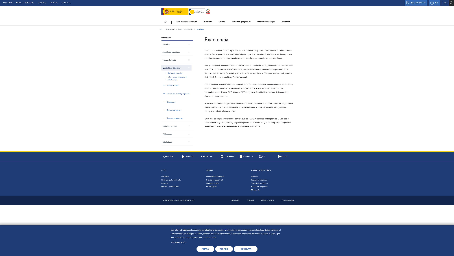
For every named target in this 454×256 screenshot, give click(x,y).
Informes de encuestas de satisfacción (177, 78)
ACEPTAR (205, 249)
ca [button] (445, 3)
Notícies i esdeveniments (171, 180)
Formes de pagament (259, 186)
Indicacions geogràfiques (241, 21)
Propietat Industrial (25, 3)
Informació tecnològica (266, 21)
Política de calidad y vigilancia (178, 94)
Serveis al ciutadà (169, 60)
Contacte (66, 3)
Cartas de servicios (175, 73)
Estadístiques (167, 142)
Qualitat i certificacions (185, 29)
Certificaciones (173, 85)
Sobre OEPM (7, 3)
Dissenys (221, 21)
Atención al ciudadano (171, 52)
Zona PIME (286, 21)
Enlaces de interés (174, 110)
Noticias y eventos (170, 126)
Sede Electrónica (418, 3)
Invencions (208, 21)
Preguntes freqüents (259, 180)
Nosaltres (166, 44)
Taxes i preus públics (259, 183)
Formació (42, 3)
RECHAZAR (224, 249)
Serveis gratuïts (212, 183)
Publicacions (167, 134)
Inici (161, 29)
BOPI (437, 3)
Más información (178, 242)
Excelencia (200, 29)
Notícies (54, 3)
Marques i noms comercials (186, 21)
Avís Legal (250, 200)
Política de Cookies (267, 200)
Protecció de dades (288, 200)
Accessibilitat (235, 200)
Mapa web (255, 190)
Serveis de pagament (214, 180)
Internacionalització (174, 118)
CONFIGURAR (245, 249)
